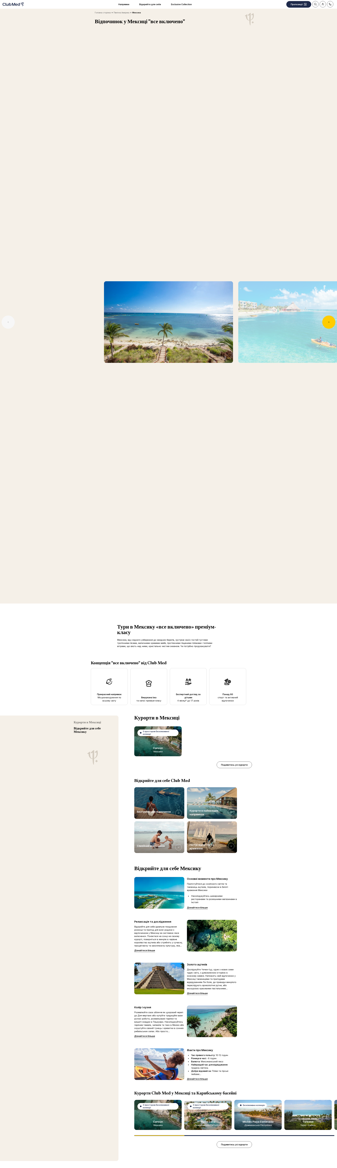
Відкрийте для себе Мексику (87, 730)
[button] (159, 803)
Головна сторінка (103, 12)
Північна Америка (121, 12)
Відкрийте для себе (150, 4)
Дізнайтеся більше (197, 907)
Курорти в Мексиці (87, 722)
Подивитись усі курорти (234, 765)
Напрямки (123, 4)
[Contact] (330, 4)
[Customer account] (323, 4)
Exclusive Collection (181, 4)
